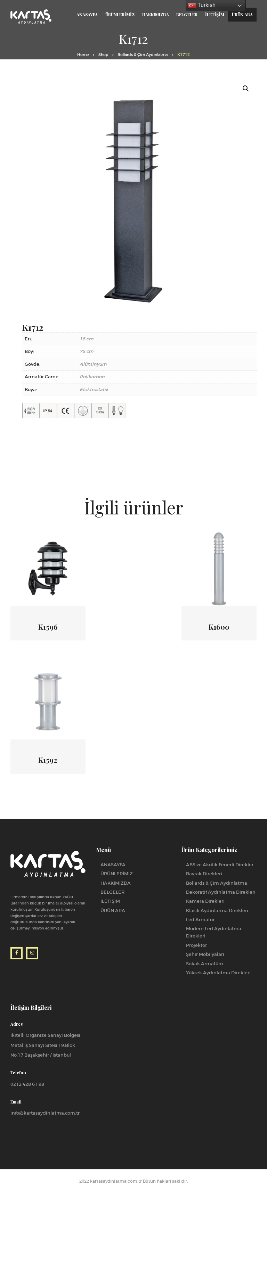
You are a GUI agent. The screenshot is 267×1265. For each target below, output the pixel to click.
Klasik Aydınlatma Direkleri (217, 910)
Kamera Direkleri (205, 901)
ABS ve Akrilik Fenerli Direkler (219, 865)
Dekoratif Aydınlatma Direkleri (221, 892)
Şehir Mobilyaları (205, 954)
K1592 (47, 759)
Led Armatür (200, 920)
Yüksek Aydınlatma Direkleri (218, 973)
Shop (103, 54)
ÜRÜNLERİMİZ (116, 874)
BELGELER (112, 892)
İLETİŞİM (110, 901)
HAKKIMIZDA (115, 883)
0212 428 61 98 (27, 1084)
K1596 (48, 626)
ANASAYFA (113, 865)
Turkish (206, 5)
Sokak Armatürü (204, 964)
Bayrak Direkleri (204, 874)
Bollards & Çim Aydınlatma (143, 54)
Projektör (196, 945)
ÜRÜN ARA (112, 910)
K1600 (219, 626)
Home (83, 54)
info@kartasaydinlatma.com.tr (45, 1113)
